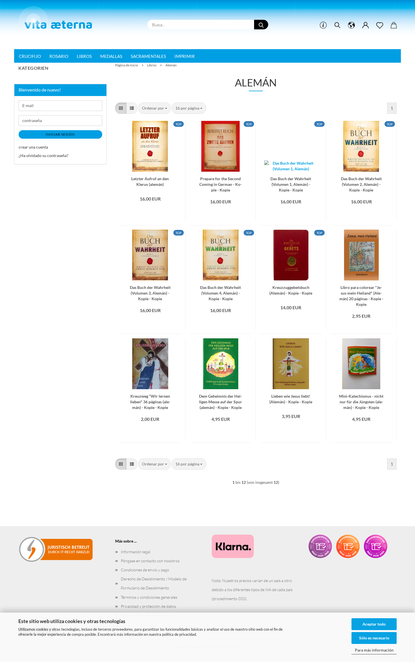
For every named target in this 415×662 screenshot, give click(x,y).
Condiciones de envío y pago (145, 569)
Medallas (111, 56)
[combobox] (154, 108)
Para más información (374, 650)
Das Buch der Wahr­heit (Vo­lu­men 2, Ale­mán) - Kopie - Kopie (361, 181)
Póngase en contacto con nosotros (150, 560)
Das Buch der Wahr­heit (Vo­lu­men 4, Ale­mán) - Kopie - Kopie (220, 290)
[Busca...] (261, 24)
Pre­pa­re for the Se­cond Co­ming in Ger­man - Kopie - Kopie (220, 181)
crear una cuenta (33, 147)
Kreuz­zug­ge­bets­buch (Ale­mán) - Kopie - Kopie (290, 290)
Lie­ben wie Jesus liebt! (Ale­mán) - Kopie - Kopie (290, 398)
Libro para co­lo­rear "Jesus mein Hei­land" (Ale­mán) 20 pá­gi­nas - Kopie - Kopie (361, 290)
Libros (84, 56)
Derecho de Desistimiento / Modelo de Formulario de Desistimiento (154, 583)
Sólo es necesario (374, 637)
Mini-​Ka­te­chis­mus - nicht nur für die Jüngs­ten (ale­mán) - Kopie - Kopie (361, 398)
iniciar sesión (60, 134)
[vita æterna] (58, 19)
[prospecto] (380, 25)
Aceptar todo (374, 624)
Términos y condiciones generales (149, 597)
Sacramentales (148, 56)
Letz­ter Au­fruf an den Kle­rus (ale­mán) (150, 181)
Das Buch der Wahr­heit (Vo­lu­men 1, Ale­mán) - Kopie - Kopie (290, 181)
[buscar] (337, 25)
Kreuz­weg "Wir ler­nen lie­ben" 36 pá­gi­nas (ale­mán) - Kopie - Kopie (150, 398)
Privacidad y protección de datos (148, 606)
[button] (351, 25)
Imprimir (184, 56)
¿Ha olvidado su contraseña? (43, 155)
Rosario (58, 56)
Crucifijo (30, 56)
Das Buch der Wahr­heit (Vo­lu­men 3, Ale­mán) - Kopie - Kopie (150, 290)
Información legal (135, 551)
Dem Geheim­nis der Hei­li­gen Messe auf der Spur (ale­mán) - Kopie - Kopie (220, 398)
